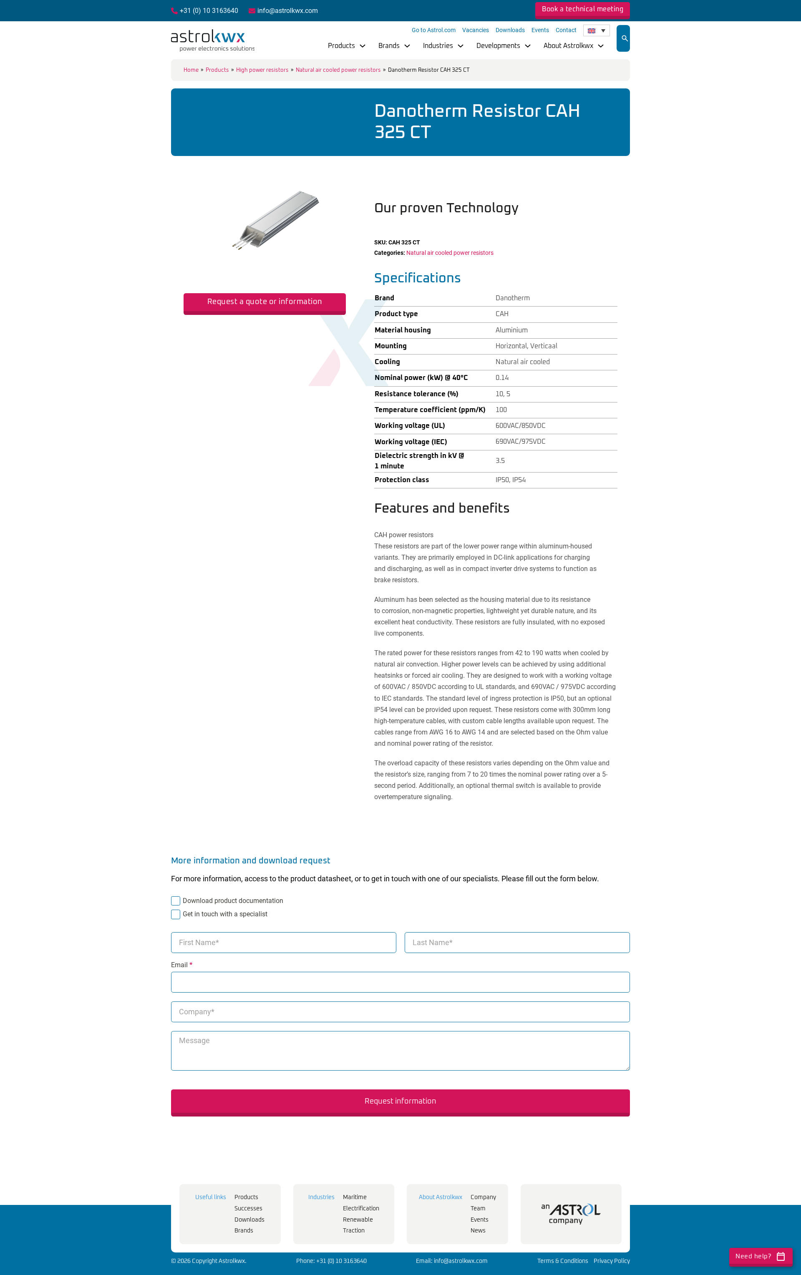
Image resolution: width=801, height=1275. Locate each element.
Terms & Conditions (562, 1261)
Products (341, 46)
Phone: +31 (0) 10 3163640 (331, 1261)
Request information (400, 1101)
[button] (335, 166)
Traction (354, 1231)
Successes (248, 1209)
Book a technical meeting (582, 9)
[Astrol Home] (571, 1214)
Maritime (355, 1197)
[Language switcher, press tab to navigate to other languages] (596, 30)
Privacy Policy (612, 1261)
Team (478, 1209)
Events (540, 30)
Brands (389, 46)
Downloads (510, 30)
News (478, 1231)
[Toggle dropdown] (362, 46)
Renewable (358, 1220)
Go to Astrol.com (434, 30)
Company (483, 1197)
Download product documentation (233, 901)
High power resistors (262, 70)
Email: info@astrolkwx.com (452, 1261)
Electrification (361, 1209)
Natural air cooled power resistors (338, 70)
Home (191, 70)
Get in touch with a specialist (225, 914)
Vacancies (475, 30)
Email (181, 965)
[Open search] (625, 38)
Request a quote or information (264, 302)
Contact (566, 30)
